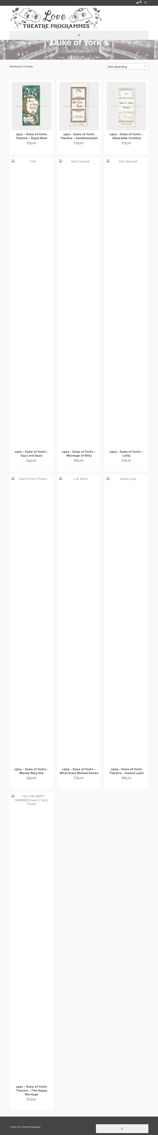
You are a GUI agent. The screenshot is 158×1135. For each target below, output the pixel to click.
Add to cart (31, 150)
